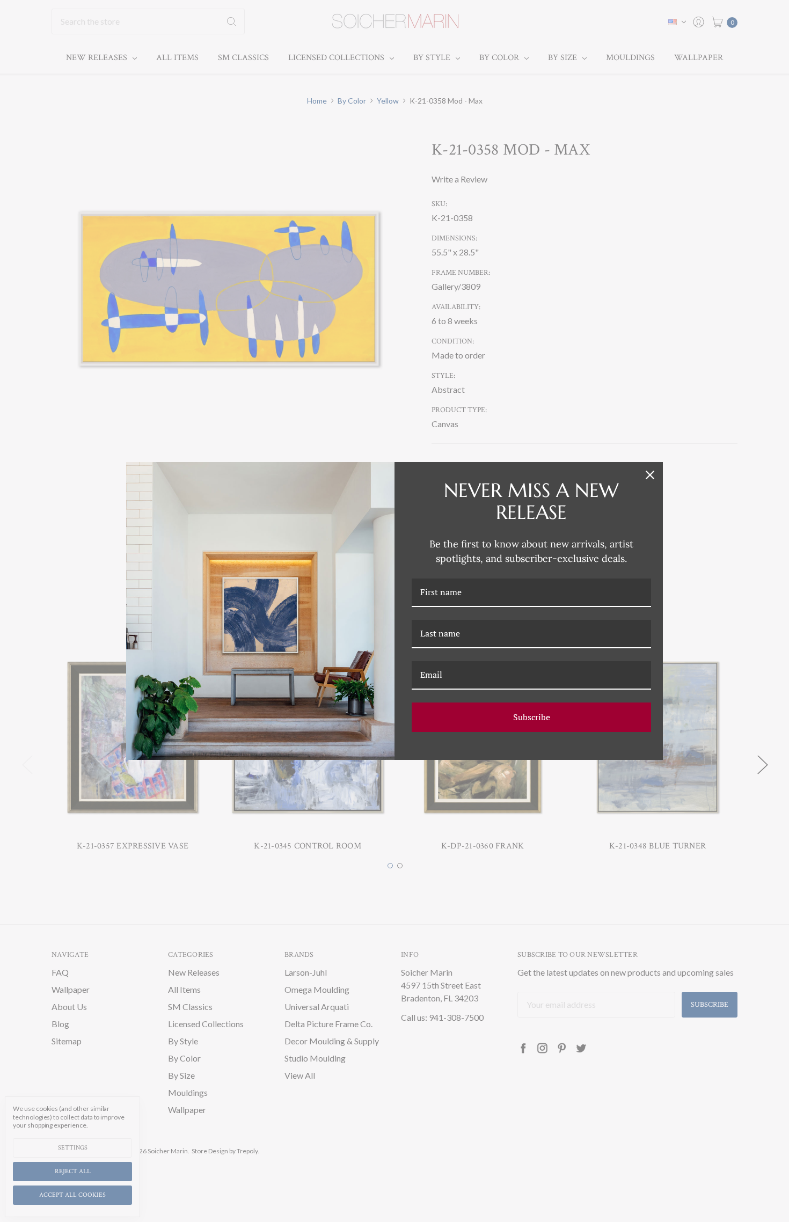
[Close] (650, 475)
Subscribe (531, 717)
